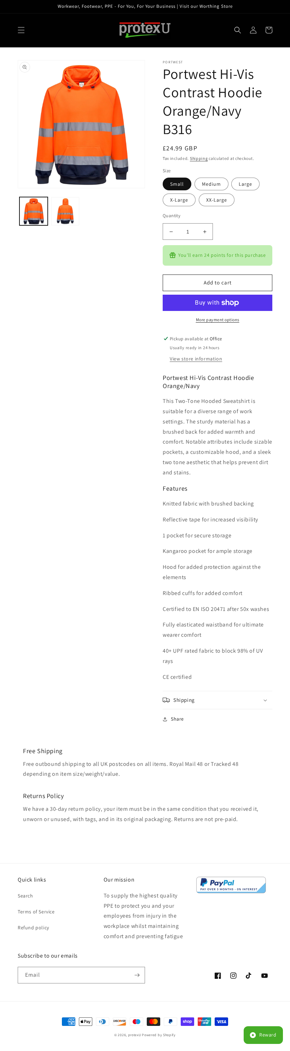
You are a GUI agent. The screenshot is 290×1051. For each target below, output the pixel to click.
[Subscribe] (137, 975)
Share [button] (177, 719)
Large (245, 184)
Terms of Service (36, 911)
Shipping (199, 158)
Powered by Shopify (159, 1035)
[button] (21, 30)
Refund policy (33, 927)
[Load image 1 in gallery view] (33, 211)
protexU (134, 1035)
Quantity (171, 216)
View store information (196, 359)
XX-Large (216, 200)
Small (177, 184)
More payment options (217, 319)
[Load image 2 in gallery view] (65, 211)
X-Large (179, 200)
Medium (211, 184)
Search (25, 896)
